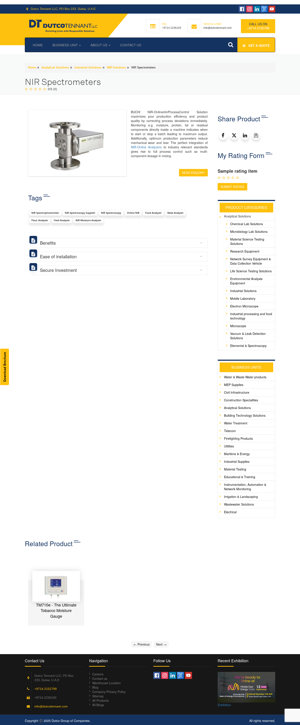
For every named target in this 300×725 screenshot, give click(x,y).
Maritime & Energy (237, 454)
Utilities (229, 446)
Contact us (99, 678)
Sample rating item (237, 171)
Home (38, 45)
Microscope (238, 326)
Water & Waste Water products (245, 377)
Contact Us (130, 45)
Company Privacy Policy (109, 691)
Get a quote (259, 45)
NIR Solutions (116, 67)
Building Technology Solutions (245, 415)
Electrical (230, 512)
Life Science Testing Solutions (251, 271)
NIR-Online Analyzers (146, 147)
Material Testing (235, 469)
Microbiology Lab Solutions (248, 231)
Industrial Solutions (87, 67)
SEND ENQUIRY (193, 172)
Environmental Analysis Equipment (246, 280)
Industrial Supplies (236, 461)
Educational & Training (239, 477)
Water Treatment (235, 423)
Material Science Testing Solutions (247, 241)
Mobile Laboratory (242, 298)
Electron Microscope (244, 306)
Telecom (230, 431)
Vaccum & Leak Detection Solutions (248, 335)
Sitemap (98, 696)
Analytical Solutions (55, 67)
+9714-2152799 (258, 28)
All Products (100, 700)
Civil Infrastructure (236, 392)
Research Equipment (244, 251)
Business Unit (65, 45)
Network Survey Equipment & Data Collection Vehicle (250, 261)
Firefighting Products (238, 438)
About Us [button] (99, 45)
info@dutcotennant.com (51, 706)
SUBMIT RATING (232, 186)
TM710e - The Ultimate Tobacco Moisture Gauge (56, 610)
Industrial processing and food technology (251, 316)
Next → (161, 644)
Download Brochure (4, 367)
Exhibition (224, 705)
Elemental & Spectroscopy (248, 345)
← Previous (142, 644)
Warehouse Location (106, 683)
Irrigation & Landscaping (241, 496)
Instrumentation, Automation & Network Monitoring (245, 486)
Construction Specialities (241, 400)
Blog (95, 687)
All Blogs (98, 705)
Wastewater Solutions (239, 504)
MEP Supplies (233, 384)
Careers (97, 674)
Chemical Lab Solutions (246, 224)
